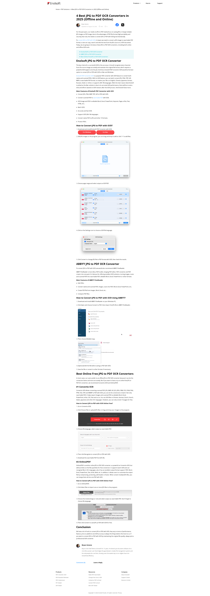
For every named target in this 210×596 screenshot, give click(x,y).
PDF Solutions (65, 9)
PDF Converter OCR (61, 575)
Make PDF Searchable (94, 575)
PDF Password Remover (62, 577)
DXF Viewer (59, 585)
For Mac (105, 132)
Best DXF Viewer (93, 585)
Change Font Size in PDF (95, 577)
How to (148, 3)
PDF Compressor (60, 580)
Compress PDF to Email (95, 580)
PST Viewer (59, 583)
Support (159, 3)
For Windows (87, 132)
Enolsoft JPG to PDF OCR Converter (91, 52)
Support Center (125, 577)
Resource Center (126, 580)
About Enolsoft (125, 575)
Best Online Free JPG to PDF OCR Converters (94, 57)
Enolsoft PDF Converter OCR (85, 76)
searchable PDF (98, 98)
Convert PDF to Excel (94, 583)
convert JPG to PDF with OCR (87, 40)
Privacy (120, 593)
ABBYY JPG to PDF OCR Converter (91, 54)
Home (58, 9)
